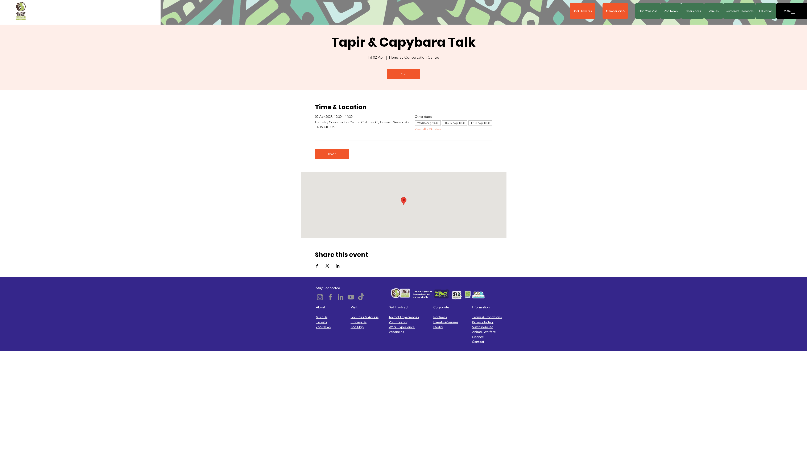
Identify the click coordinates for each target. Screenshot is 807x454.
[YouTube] (351, 297)
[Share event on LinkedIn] (338, 266)
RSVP (403, 74)
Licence (478, 337)
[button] (787, 11)
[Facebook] (330, 297)
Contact (478, 341)
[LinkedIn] (340, 297)
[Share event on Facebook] (317, 266)
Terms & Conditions (487, 317)
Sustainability (482, 327)
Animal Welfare (484, 332)
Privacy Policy (482, 322)
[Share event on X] (327, 266)
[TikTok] (361, 297)
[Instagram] (320, 297)
